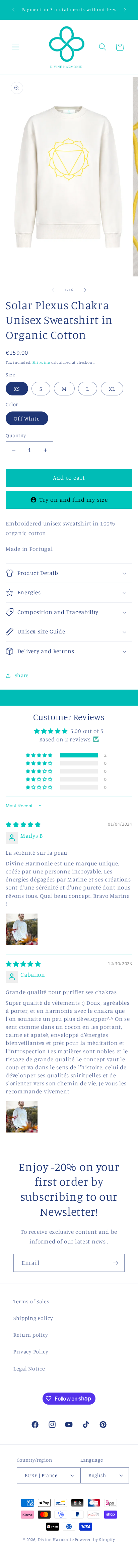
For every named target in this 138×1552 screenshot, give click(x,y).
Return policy (30, 1334)
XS (17, 388)
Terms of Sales (31, 1301)
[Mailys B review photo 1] (22, 929)
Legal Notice (29, 1368)
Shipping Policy (33, 1318)
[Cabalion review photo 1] (22, 1117)
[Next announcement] (125, 9)
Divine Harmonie (56, 1539)
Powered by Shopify (95, 1539)
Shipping (41, 362)
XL (112, 388)
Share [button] (22, 675)
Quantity (16, 435)
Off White (27, 418)
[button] (15, 47)
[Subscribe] (115, 1263)
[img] (23, 824)
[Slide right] (84, 290)
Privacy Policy (31, 1351)
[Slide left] (53, 290)
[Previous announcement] (13, 9)
